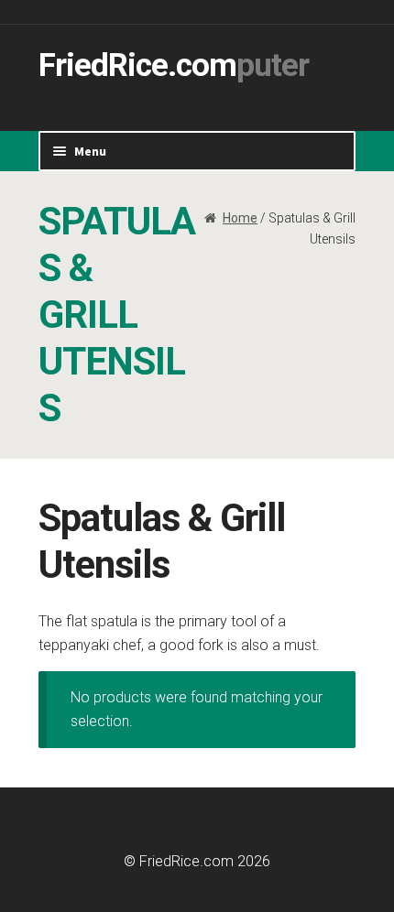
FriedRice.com (137, 65)
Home (240, 218)
